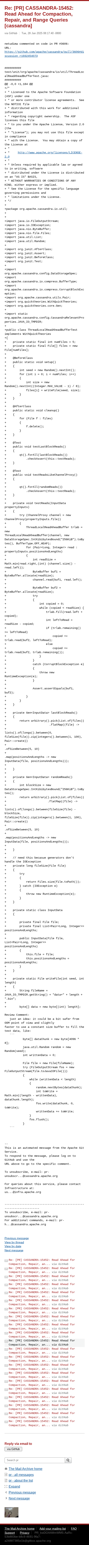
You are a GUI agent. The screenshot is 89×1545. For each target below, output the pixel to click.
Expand (14, 1486)
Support (10, 1532)
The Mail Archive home (25, 1469)
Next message (14, 1250)
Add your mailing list (53, 1528)
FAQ (74, 1528)
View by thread (14, 1242)
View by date (13, 1246)
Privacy (24, 1532)
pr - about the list (21, 1480)
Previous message (17, 1238)
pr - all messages (21, 1475)
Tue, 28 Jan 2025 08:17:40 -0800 (41, 33)
